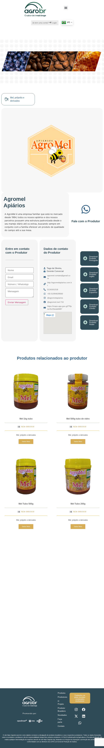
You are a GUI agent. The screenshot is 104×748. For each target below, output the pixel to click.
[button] (66, 8)
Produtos (61, 693)
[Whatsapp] (80, 723)
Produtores (62, 697)
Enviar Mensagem (17, 302)
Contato (61, 726)
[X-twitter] (76, 716)
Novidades (62, 715)
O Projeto (61, 702)
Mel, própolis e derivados (26, 435)
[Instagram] (76, 709)
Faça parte (60, 720)
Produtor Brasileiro (62, 709)
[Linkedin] (83, 716)
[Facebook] (83, 709)
